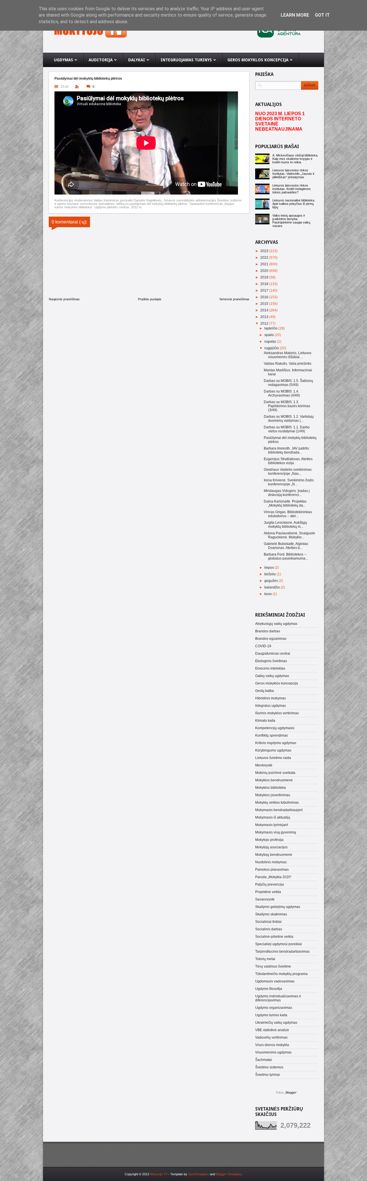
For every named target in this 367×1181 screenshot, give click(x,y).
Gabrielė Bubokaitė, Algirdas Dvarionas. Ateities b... (286, 546)
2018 (264, 284)
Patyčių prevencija (269, 884)
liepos (269, 568)
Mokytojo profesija (269, 840)
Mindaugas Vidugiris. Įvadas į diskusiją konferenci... (287, 493)
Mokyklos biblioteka (270, 788)
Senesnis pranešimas (234, 299)
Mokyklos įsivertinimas (272, 795)
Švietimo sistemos (269, 1067)
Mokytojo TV (158, 1174)
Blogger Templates (229, 1174)
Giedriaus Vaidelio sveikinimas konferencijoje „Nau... (288, 472)
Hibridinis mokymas (270, 698)
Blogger (291, 1092)
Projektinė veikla (268, 892)
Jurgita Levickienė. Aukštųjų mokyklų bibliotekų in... (285, 525)
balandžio (272, 587)
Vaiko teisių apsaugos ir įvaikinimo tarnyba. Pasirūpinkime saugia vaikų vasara (291, 220)
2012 (264, 323)
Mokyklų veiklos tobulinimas (277, 803)
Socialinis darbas (268, 929)
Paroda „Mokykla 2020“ (273, 877)
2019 (264, 277)
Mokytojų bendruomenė (273, 855)
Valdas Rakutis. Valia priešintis (287, 364)
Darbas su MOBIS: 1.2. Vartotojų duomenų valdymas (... (289, 419)
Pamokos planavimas (272, 870)
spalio (269, 335)
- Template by (188, 1174)
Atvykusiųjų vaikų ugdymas (276, 624)
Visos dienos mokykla (272, 1045)
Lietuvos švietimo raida (273, 758)
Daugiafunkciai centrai (272, 654)
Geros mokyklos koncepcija (276, 683)
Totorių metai (265, 959)
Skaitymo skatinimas (271, 914)
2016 (264, 297)
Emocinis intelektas (270, 668)
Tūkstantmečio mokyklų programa (281, 974)
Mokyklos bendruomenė (274, 780)
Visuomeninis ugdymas (273, 1052)
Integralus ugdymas (270, 706)
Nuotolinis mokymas (271, 862)
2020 (264, 271)
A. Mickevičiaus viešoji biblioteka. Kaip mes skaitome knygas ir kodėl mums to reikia (295, 159)
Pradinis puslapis (149, 299)
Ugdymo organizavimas (273, 1008)
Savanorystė (265, 899)
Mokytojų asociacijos (271, 847)
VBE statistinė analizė (272, 1030)
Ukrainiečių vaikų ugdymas (276, 1023)
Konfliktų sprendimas (271, 735)
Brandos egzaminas (270, 639)
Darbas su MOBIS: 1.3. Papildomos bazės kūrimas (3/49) (287, 406)
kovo (268, 594)
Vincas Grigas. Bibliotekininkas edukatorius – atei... (288, 514)
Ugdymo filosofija (268, 989)
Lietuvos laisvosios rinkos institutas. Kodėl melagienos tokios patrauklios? (291, 189)
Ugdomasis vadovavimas (274, 981)
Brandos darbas (267, 631)
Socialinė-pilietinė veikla (274, 937)
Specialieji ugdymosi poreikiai (278, 944)
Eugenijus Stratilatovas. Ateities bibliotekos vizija (288, 461)
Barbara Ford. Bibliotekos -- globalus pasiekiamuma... (286, 556)
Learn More (295, 15)
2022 (264, 258)
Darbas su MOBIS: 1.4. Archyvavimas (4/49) (282, 393)
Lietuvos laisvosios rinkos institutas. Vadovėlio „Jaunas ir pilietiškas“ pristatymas (293, 173)
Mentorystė (263, 765)
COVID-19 (263, 646)
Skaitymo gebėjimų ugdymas (277, 907)
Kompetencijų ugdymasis (274, 728)
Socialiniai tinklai (268, 922)
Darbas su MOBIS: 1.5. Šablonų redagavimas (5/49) (288, 383)
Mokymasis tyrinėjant (271, 825)
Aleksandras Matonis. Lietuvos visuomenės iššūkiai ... (287, 355)
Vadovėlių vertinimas (271, 1037)
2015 (264, 304)
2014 (264, 310)
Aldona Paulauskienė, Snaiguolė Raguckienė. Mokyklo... (289, 535)
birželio (270, 574)
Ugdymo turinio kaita (271, 1015)
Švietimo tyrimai (267, 1075)
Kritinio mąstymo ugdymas (275, 743)
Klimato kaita (265, 721)
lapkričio (271, 328)
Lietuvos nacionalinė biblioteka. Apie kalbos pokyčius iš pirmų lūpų (293, 204)
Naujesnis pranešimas (64, 299)
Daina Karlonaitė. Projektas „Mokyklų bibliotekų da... (285, 503)
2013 (264, 317)
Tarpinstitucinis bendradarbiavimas (282, 951)
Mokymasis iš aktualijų (272, 817)
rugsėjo (270, 342)
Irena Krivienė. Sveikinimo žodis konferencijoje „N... (289, 482)
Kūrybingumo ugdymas (273, 750)
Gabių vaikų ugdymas (272, 676)
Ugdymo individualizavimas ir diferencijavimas (278, 998)
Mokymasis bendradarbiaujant (278, 810)
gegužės (271, 581)
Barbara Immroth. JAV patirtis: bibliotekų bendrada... (287, 450)
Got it (322, 15)
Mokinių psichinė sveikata (275, 773)
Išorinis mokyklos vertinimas (277, 713)
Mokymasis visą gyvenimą (275, 832)
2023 (264, 251)
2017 (264, 291)
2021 (264, 264)
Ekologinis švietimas (271, 661)
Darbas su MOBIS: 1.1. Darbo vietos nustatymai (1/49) (287, 429)
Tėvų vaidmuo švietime (273, 966)
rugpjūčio (272, 348)
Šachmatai (263, 1060)
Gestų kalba (264, 691)
